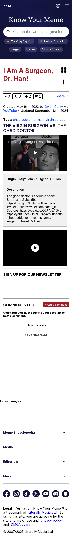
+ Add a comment (56, 304)
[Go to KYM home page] (7, 6)
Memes (30, 49)
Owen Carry (54, 107)
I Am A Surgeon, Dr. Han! (44, 179)
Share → (62, 96)
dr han (39, 120)
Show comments (36, 325)
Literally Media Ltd (43, 512)
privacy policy (51, 520)
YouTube (10, 111)
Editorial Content (51, 49)
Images (15, 49)
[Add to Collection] (64, 82)
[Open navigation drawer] (67, 6)
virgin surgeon (56, 120)
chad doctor (22, 120)
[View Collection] (64, 70)
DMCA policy (21, 524)
